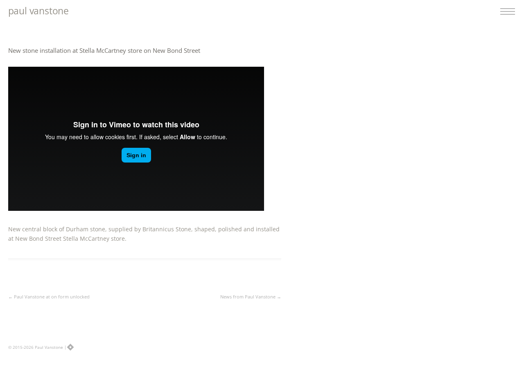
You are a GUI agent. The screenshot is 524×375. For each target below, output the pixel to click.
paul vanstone (38, 10)
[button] (510, 11)
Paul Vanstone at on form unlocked (49, 297)
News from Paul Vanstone (250, 297)
